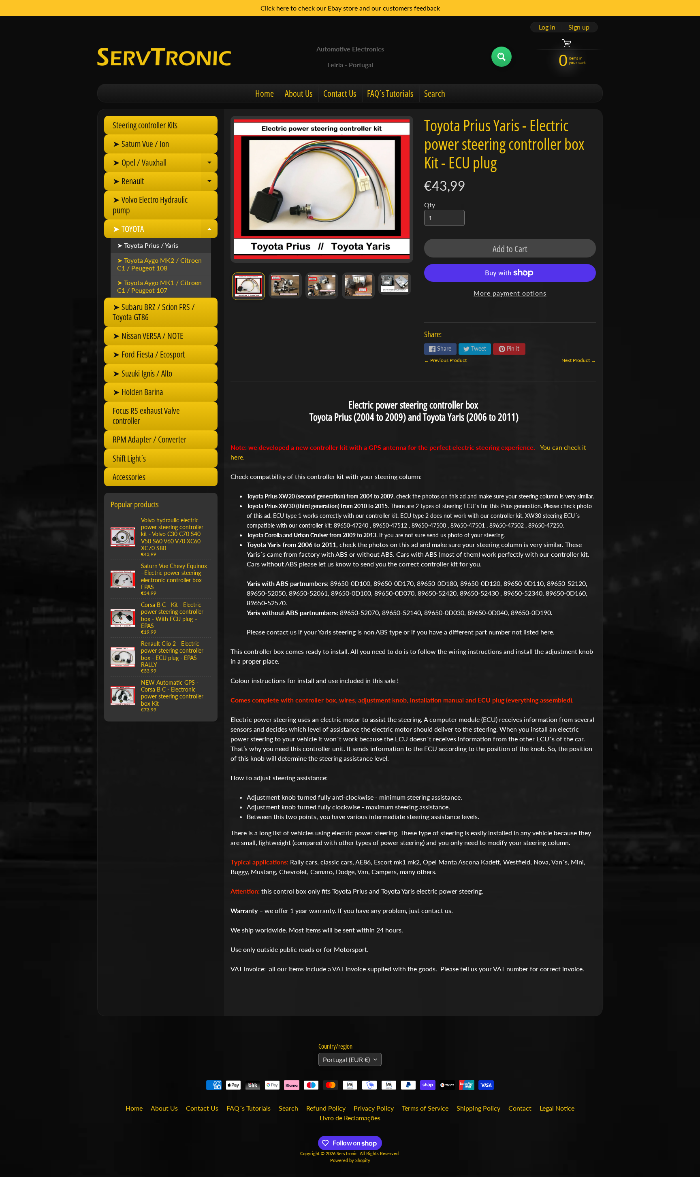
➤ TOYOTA (165, 230)
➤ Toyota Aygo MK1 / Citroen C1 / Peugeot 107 (159, 286)
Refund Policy (326, 1108)
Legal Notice (557, 1108)
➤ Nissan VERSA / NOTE (148, 335)
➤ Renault (165, 183)
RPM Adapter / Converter (149, 439)
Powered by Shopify (350, 1160)
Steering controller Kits (145, 125)
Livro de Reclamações (350, 1118)
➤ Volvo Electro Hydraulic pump (150, 204)
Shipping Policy (478, 1108)
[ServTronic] (164, 57)
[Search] (501, 57)
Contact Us (339, 93)
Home (264, 93)
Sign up (578, 27)
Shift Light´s (129, 458)
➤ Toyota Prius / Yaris (147, 245)
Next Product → (578, 360)
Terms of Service (425, 1108)
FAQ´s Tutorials (390, 93)
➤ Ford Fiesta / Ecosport (149, 354)
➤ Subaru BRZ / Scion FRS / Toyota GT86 (154, 312)
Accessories (129, 477)
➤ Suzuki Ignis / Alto (142, 373)
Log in (547, 27)
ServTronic (347, 1153)
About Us (298, 93)
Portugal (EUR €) (346, 1059)
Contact (519, 1108)
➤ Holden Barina (138, 392)
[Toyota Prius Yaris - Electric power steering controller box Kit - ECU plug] (248, 286)
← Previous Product (445, 360)
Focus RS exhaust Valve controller (146, 415)
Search (434, 93)
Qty (429, 205)
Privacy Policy (374, 1108)
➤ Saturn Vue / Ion (141, 143)
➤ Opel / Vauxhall (165, 164)
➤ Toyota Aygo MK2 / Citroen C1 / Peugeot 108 (159, 264)
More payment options (510, 293)
